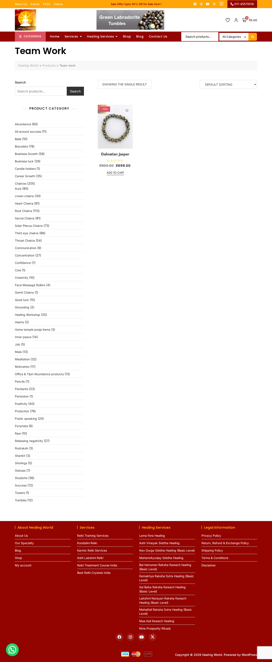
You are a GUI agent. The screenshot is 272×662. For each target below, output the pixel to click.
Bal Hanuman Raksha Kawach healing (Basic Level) (165, 567)
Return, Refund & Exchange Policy (225, 543)
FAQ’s (46, 4)
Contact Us (158, 36)
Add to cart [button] (115, 173)
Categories (32, 36)
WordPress (249, 654)
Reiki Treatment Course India (97, 565)
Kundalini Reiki (87, 543)
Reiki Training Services (92, 535)
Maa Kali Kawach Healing (156, 621)
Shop (127, 36)
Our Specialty (24, 543)
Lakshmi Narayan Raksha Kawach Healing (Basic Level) (162, 600)
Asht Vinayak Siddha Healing (159, 543)
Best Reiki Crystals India (93, 572)
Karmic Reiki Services (92, 550)
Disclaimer (208, 565)
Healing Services (100, 36)
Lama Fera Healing (152, 535)
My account (23, 565)
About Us (21, 4)
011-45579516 (244, 4)
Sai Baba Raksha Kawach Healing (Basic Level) (162, 589)
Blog (140, 36)
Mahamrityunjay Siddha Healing (161, 558)
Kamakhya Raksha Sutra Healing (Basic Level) (166, 578)
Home (55, 36)
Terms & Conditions (214, 558)
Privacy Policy (211, 535)
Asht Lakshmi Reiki (90, 558)
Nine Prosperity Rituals (155, 628)
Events (35, 4)
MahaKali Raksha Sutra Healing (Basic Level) (165, 612)
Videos (58, 4)
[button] (12, 649)
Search (20, 82)
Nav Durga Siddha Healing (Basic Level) (167, 550)
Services (71, 36)
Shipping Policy (212, 550)
